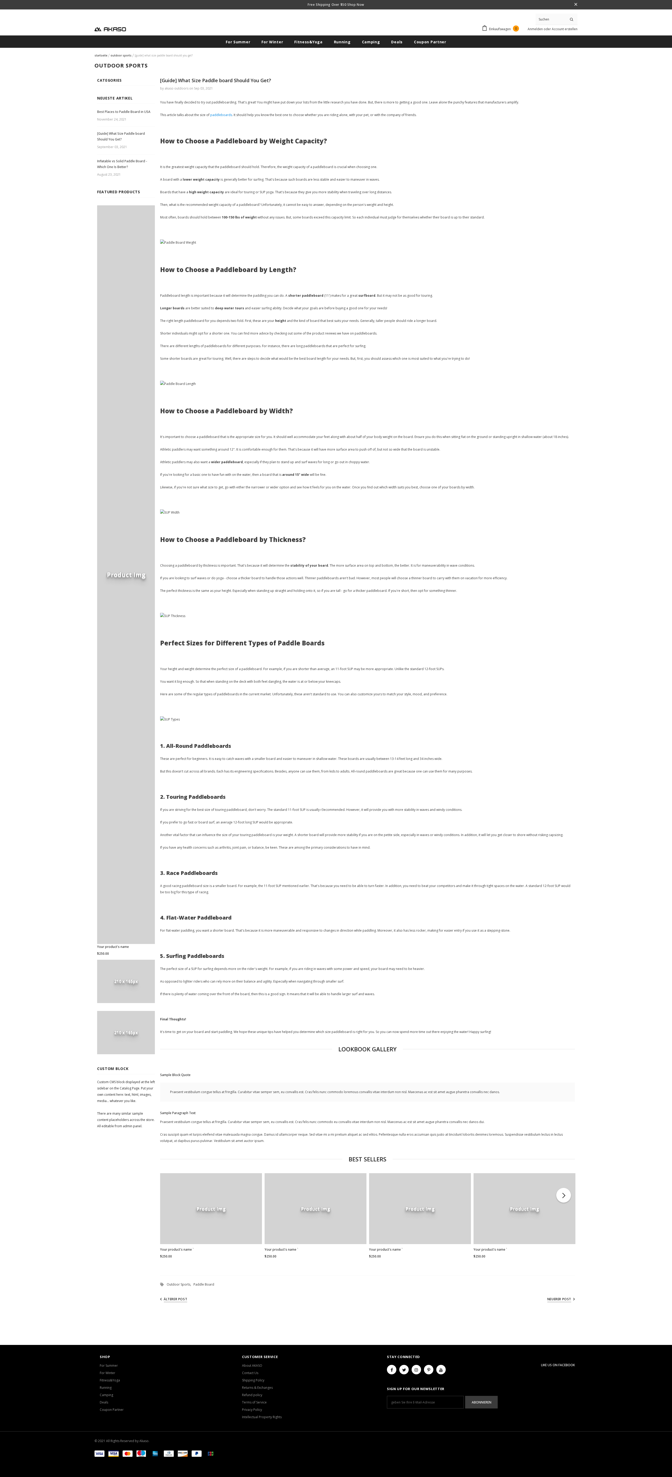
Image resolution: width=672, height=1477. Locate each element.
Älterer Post (175, 1299)
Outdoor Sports (121, 55)
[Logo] (110, 29)
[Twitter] (404, 1369)
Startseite (100, 55)
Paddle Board (203, 1284)
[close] (575, 4)
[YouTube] (441, 1369)
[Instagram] (416, 1369)
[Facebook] (391, 1369)
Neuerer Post (559, 1299)
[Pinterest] (428, 1369)
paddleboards (221, 115)
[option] (211, 1217)
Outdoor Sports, (180, 1284)
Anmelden (536, 29)
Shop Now (355, 4)
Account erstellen (565, 29)
